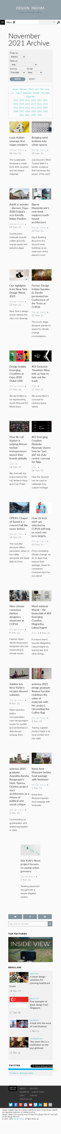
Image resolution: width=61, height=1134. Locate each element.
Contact (34, 1088)
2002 (21, 115)
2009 (45, 107)
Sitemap (33, 1095)
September (27, 92)
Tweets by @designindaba (21, 1072)
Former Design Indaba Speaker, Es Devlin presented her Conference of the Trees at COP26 (41, 296)
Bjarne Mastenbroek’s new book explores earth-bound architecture (41, 213)
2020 (15, 103)
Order (30, 68)
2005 (33, 111)
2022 (39, 100)
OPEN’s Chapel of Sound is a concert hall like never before (18, 523)
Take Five (34, 973)
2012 (27, 107)
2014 (15, 107)
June (47, 89)
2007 (21, 111)
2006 (27, 111)
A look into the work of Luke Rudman (40, 1024)
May (42, 89)
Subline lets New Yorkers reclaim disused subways (18, 689)
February (23, 89)
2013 (21, 107)
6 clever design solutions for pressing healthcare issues (30, 981)
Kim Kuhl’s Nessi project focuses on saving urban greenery (30, 866)
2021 (45, 100)
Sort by (13, 68)
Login (22, 1095)
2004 (39, 111)
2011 (33, 107)
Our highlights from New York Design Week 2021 (18, 291)
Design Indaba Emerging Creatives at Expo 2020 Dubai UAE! (17, 373)
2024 (27, 100)
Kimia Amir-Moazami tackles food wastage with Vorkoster (41, 774)
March (31, 89)
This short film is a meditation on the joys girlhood (39, 1045)
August (19, 92)
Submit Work (38, 1092)
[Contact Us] (50, 1105)
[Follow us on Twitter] (15, 916)
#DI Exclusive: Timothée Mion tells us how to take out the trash (41, 373)
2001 (27, 115)
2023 (33, 100)
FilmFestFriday (36, 1038)
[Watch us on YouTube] (30, 1105)
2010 (39, 107)
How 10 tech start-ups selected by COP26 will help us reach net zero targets (41, 527)
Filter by (14, 53)
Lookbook (34, 1019)
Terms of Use (26, 1099)
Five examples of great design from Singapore (39, 1004)
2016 (39, 103)
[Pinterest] (21, 1105)
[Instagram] (25, 1105)
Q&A (34, 386)
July (13, 92)
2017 (33, 103)
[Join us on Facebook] (30, 916)
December (30, 96)
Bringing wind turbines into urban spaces (40, 141)
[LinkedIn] (40, 1105)
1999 (33, 115)
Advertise (24, 1092)
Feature (13, 60)
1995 (39, 115)
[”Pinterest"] (45, 916)
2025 (21, 100)
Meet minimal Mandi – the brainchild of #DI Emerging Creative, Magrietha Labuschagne (41, 616)
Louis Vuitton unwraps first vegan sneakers (18, 141)
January (15, 89)
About (23, 1088)
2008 (15, 111)
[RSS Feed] (45, 1105)
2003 (45, 111)
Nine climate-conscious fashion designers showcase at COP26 (17, 615)
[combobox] (46, 22)
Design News (16, 149)
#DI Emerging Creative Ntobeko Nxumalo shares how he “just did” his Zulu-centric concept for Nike (41, 449)
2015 (45, 103)
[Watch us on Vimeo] (35, 1105)
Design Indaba (19, 1119)
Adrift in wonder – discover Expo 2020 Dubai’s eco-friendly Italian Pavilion (19, 211)
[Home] (30, 8)
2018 (27, 103)
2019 (21, 103)
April (37, 89)
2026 (15, 100)
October (36, 92)
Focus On (34, 998)
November (45, 92)
